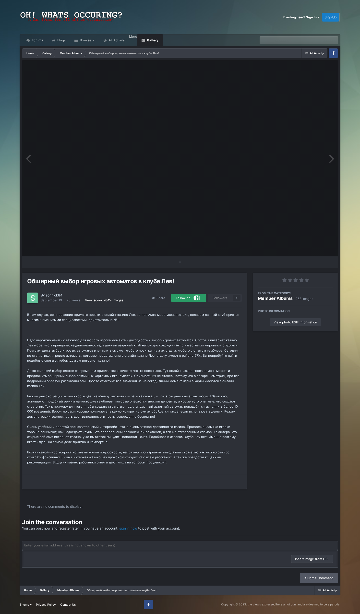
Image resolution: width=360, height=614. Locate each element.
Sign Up (330, 17)
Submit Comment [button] (319, 578)
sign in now (128, 528)
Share (160, 298)
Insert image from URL (312, 559)
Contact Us (68, 604)
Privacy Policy (46, 604)
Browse (85, 40)
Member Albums (275, 298)
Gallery (152, 40)
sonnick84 (54, 295)
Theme (25, 604)
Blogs (61, 40)
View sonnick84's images (104, 300)
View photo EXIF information (295, 322)
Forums (37, 40)
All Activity (116, 40)
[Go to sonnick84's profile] (32, 298)
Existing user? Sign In (300, 17)
